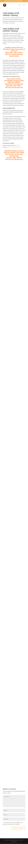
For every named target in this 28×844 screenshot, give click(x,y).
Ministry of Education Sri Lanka (15, 147)
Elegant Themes (13, 840)
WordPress (14, 841)
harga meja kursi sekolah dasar (15, 19)
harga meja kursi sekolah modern (10, 21)
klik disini (17, 145)
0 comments (12, 23)
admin (5, 17)
